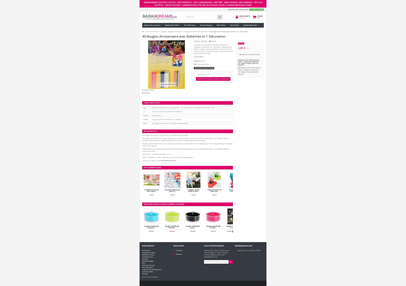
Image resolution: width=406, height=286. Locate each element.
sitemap (145, 274)
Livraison (145, 259)
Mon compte (244, 16)
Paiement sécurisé (148, 265)
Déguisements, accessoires (152, 25)
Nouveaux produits (148, 253)
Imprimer (147, 93)
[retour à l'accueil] (143, 32)
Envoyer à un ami (149, 90)
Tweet (198, 41)
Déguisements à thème (172, 25)
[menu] (237, 17)
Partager (204, 41)
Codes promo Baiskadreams (152, 270)
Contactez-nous (147, 257)
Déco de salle (234, 25)
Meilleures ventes (148, 255)
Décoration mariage (206, 25)
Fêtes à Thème (221, 25)
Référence (197, 61)
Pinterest (213, 41)
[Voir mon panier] (254, 17)
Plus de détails (198, 57)
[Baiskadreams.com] (161, 17)
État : (195, 64)
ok (231, 262)
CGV (143, 263)
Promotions (146, 250)
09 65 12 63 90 (255, 250)
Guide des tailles (147, 272)
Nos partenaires (147, 267)
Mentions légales (148, 261)
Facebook (179, 250)
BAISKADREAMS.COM (168, 161)
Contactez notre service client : (238, 9)
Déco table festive (189, 25)
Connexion (242, 18)
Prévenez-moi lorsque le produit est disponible (213, 79)
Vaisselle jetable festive (250, 25)
